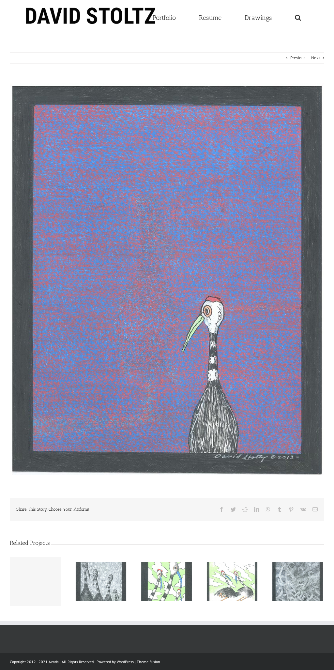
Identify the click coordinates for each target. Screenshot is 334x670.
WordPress (125, 661)
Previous (297, 58)
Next (315, 58)
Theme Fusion (148, 661)
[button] (298, 17)
